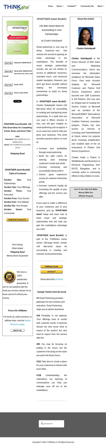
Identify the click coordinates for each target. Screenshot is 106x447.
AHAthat (59, 279)
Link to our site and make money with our (85, 192)
